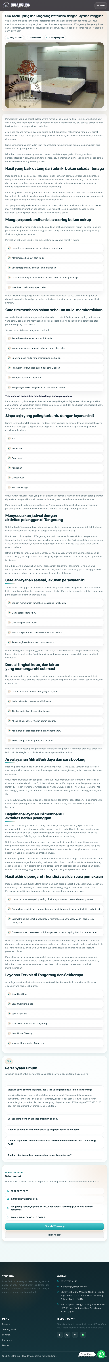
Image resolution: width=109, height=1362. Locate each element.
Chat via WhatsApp (54, 1226)
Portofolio (7, 1340)
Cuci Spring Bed (56, 37)
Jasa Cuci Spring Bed (22, 1003)
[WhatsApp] (83, 1335)
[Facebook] (60, 1335)
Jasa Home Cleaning (22, 1033)
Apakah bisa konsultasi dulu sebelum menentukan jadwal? (40, 1155)
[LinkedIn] (75, 1335)
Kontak (5, 1345)
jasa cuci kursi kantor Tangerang (28, 1043)
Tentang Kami (9, 1329)
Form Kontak (54, 1234)
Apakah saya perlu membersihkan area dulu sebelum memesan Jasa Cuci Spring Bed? (52, 1142)
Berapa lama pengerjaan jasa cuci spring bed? (33, 1118)
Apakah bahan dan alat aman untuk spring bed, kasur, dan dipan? (43, 1129)
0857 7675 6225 (19, 1191)
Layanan (6, 1334)
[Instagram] (67, 1335)
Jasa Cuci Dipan (20, 994)
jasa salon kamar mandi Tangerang (29, 1023)
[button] (101, 1354)
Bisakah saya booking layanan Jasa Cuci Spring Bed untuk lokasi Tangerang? (50, 1089)
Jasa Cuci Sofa (19, 1013)
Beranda (6, 1324)
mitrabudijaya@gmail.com (24, 1198)
